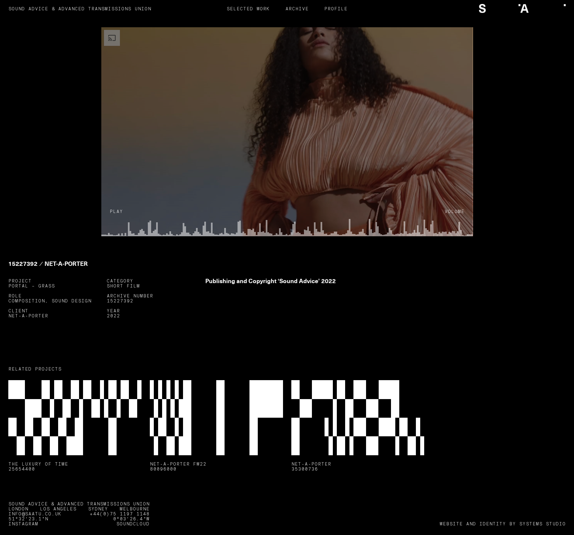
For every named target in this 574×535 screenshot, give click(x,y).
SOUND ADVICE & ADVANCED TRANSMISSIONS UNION (79, 9)
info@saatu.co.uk (34, 514)
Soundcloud (132, 524)
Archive (297, 9)
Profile (335, 9)
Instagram (23, 524)
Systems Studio (542, 524)
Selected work (248, 9)
